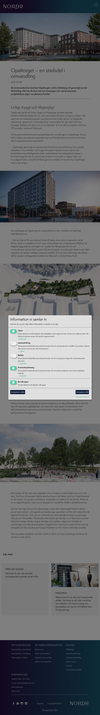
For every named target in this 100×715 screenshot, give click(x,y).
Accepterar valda (17, 392)
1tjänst (21, 351)
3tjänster (22, 363)
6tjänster (22, 339)
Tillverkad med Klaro (82, 397)
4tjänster (22, 375)
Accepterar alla (82, 392)
